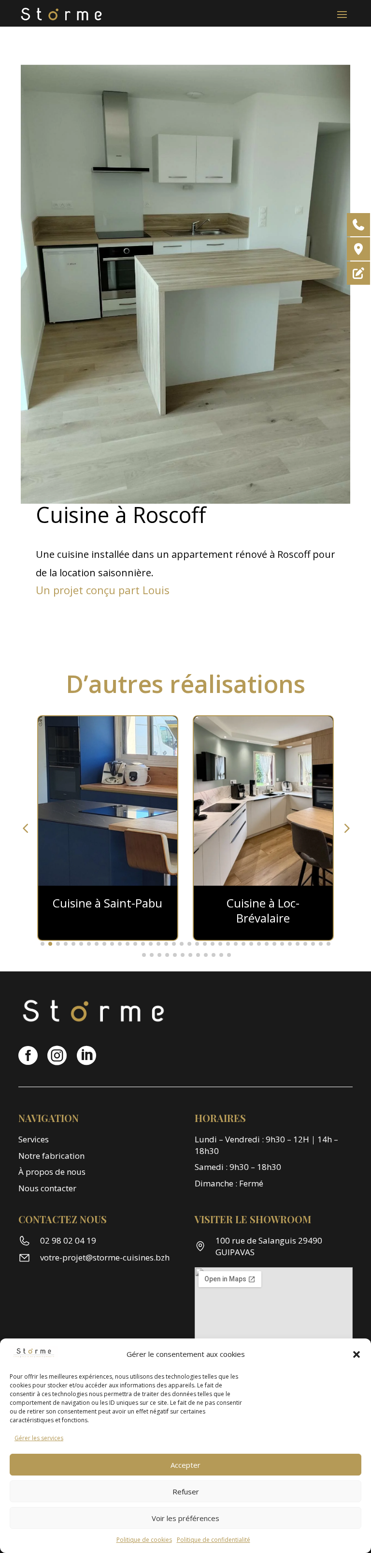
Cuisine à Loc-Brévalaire (263, 910)
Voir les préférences (185, 1518)
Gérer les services (38, 1438)
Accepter (185, 1465)
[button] (356, 1354)
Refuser (185, 1491)
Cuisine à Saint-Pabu (107, 903)
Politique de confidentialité (213, 1540)
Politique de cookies (144, 1540)
